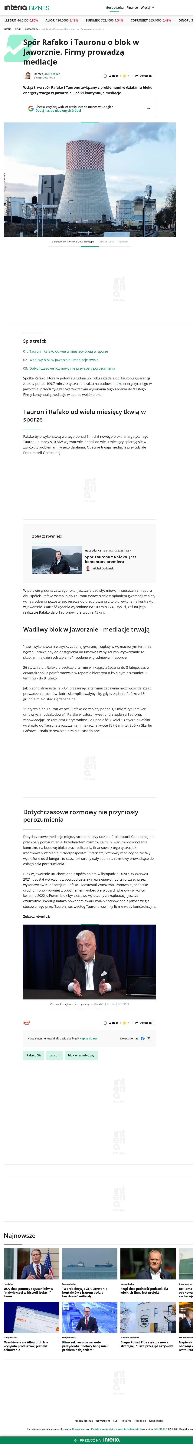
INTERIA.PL (160, 1429)
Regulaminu (78, 1429)
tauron (54, 1055)
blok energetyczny (81, 1055)
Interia (7, 29)
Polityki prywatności (102, 1429)
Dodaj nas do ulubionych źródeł (74, 110)
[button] (148, 7)
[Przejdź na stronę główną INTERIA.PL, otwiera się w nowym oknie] (16, 8)
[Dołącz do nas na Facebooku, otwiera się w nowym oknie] (143, 1038)
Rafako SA (33, 1055)
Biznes (18, 29)
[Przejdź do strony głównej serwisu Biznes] (39, 8)
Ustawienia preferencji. (126, 1429)
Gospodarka (31, 29)
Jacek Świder (52, 74)
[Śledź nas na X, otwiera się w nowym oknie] (149, 1038)
